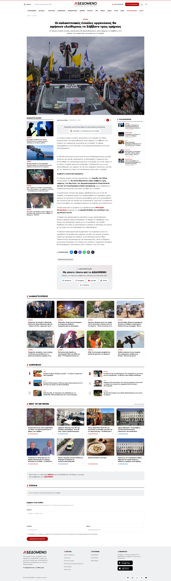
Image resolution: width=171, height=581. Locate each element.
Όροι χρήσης (68, 566)
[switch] (142, 4)
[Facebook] (71, 252)
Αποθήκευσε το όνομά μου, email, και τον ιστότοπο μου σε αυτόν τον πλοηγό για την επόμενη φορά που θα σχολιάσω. (63, 534)
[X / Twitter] (75, 252)
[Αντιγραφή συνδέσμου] (92, 252)
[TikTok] (137, 577)
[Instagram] (132, 577)
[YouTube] (146, 577)
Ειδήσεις (51, 474)
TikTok (105, 280)
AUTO (141, 10)
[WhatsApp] (84, 252)
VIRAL (122, 10)
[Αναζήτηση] (146, 4)
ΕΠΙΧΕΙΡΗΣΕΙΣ (72, 10)
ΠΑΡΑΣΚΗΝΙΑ (32, 10)
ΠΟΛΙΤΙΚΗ (51, 10)
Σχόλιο (29, 509)
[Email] (88, 252)
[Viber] (80, 252)
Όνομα (29, 526)
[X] (141, 577)
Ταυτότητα (67, 557)
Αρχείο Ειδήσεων (69, 555)
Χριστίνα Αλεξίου (62, 120)
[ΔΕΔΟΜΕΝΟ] (34, 552)
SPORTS (90, 10)
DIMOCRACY (95, 560)
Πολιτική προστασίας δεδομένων (74, 563)
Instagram (81, 280)
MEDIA (103, 10)
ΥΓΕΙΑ (116, 10)
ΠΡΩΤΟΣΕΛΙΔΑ (132, 10)
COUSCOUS (94, 557)
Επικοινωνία (67, 569)
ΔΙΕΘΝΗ (82, 10)
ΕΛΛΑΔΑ (41, 10)
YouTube (93, 280)
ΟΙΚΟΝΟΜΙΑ (61, 10)
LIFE (96, 10)
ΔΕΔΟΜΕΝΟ (48, 477)
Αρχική (29, 15)
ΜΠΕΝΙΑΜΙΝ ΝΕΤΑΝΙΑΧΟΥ (65, 259)
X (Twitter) (85, 285)
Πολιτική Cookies (69, 560)
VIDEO (109, 10)
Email (88, 526)
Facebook (68, 280)
